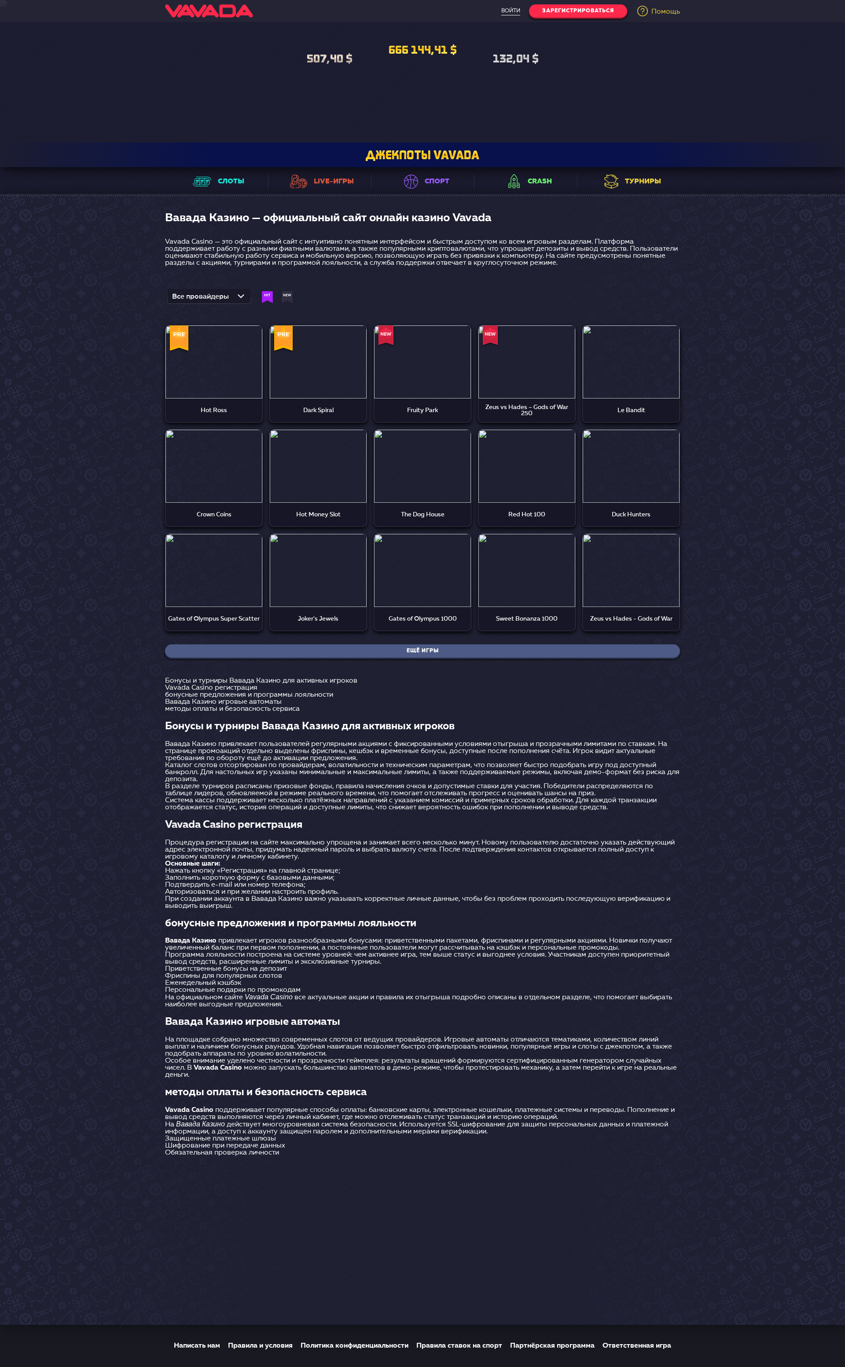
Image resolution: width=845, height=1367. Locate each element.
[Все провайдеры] (209, 299)
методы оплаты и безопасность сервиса (232, 709)
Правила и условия (260, 1345)
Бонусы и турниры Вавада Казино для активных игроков (261, 680)
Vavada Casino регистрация (211, 687)
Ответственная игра (637, 1345)
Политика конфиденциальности (354, 1345)
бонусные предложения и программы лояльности (249, 694)
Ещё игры (423, 651)
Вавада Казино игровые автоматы (223, 701)
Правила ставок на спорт (459, 1345)
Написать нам (197, 1345)
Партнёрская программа (552, 1345)
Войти (510, 11)
